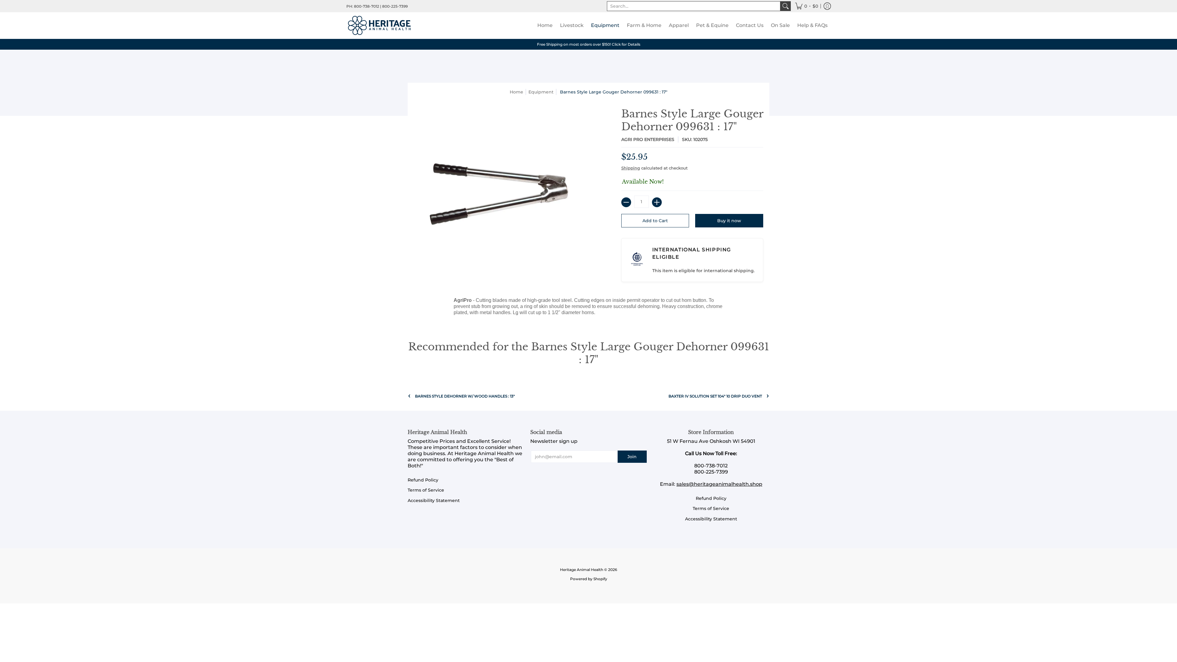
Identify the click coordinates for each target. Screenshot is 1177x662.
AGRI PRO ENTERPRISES (647, 139)
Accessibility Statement (434, 500)
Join (632, 456)
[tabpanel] (588, 308)
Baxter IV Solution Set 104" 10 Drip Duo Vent (715, 396)
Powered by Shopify (588, 578)
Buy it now (729, 220)
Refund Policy (423, 480)
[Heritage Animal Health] (380, 25)
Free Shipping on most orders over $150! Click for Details (588, 44)
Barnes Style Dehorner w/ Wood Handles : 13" (465, 396)
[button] (806, 6)
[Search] (785, 6)
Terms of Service (426, 490)
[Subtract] (626, 202)
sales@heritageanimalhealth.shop (719, 484)
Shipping (630, 168)
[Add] (657, 202)
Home (516, 92)
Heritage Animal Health (581, 569)
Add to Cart (655, 220)
